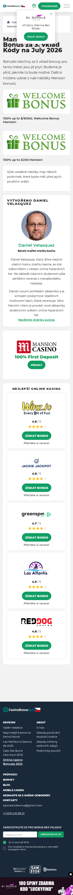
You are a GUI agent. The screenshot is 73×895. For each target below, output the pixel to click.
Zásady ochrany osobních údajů (47, 743)
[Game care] (50, 869)
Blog (6, 784)
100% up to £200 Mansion (23, 160)
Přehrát (36, 365)
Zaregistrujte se (51, 834)
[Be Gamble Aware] (20, 869)
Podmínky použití (48, 750)
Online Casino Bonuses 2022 (13, 761)
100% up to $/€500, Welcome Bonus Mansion (31, 120)
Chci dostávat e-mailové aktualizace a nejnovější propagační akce (33, 848)
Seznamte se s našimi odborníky (26, 795)
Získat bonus (36, 36)
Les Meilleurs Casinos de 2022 (17, 743)
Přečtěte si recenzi (36, 443)
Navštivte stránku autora (36, 320)
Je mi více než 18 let (19, 842)
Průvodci (10, 774)
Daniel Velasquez (36, 245)
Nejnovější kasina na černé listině (17, 734)
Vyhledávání (49, 6)
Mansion (13, 26)
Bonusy (8, 779)
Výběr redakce (13, 727)
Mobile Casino (13, 790)
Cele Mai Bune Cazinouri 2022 (13, 752)
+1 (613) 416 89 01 (14, 813)
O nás (40, 727)
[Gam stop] (35, 869)
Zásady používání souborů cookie (48, 734)
